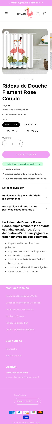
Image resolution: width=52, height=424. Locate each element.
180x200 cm (32, 131)
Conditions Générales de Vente (21, 296)
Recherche (11, 349)
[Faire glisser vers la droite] (32, 79)
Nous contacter (14, 356)
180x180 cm (11, 131)
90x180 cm (11, 125)
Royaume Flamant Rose (29, 422)
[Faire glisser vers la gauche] (19, 79)
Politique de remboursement (20, 330)
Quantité (6, 138)
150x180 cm (30, 125)
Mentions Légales (15, 316)
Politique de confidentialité (19, 310)
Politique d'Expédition (17, 323)
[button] (6, 13)
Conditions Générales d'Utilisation (23, 303)
